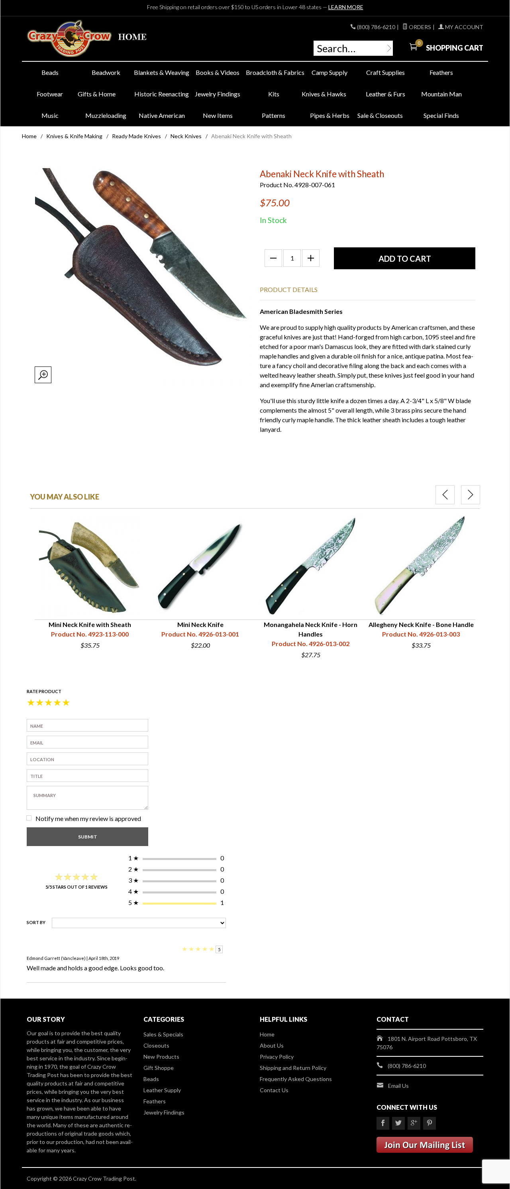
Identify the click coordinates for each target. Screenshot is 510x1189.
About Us (272, 1045)
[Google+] (414, 1123)
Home (29, 136)
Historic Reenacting (161, 94)
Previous (445, 494)
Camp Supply (329, 72)
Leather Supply (162, 1090)
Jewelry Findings (217, 94)
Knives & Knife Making (74, 136)
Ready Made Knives (136, 136)
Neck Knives (186, 136)
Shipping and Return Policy (293, 1067)
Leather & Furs (385, 94)
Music (50, 115)
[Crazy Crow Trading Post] (99, 39)
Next (470, 494)
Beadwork (106, 72)
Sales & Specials (163, 1034)
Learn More (345, 7)
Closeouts (156, 1045)
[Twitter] (398, 1123)
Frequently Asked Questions (296, 1078)
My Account (463, 27)
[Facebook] (383, 1123)
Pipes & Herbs (329, 115)
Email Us (398, 1085)
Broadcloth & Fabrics (274, 72)
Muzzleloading (105, 115)
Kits (273, 94)
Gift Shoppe (158, 1067)
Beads (50, 72)
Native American (162, 115)
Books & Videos (217, 72)
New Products (161, 1056)
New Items (218, 115)
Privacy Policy (277, 1056)
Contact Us (274, 1090)
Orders (419, 27)
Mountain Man (441, 94)
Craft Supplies (385, 72)
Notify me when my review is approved (88, 818)
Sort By (36, 922)
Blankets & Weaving (161, 72)
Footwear (50, 94)
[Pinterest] (429, 1123)
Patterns (273, 115)
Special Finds (441, 115)
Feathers (441, 72)
